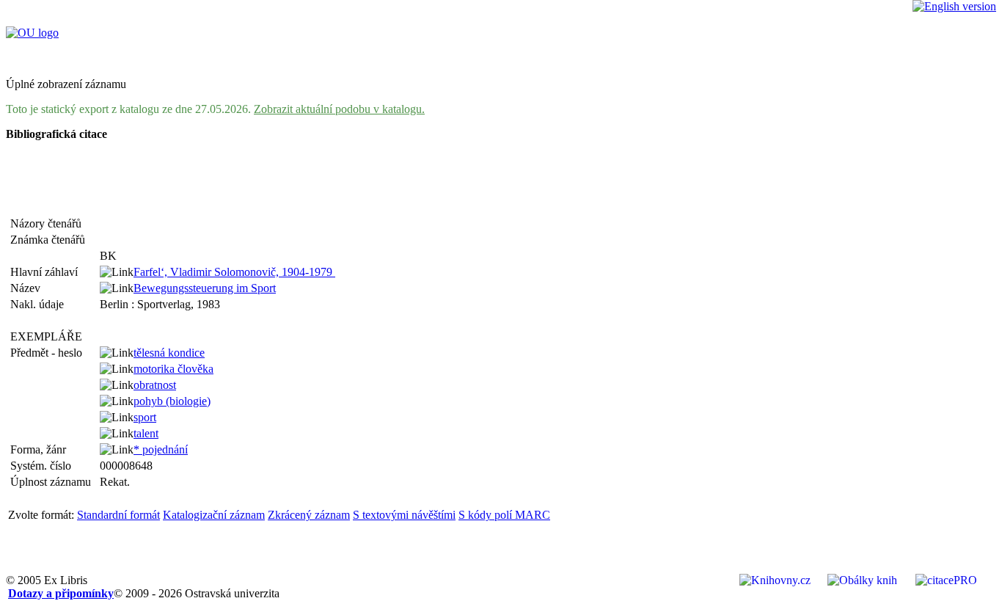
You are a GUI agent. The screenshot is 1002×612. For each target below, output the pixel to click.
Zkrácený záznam (309, 515)
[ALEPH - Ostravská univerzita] (32, 32)
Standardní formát (118, 515)
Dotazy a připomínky (61, 593)
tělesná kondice (169, 352)
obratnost (155, 385)
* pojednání (161, 449)
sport (145, 417)
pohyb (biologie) (172, 401)
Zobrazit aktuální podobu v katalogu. (339, 109)
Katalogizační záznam (214, 515)
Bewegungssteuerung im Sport (205, 288)
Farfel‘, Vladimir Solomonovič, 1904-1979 (234, 272)
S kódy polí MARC (504, 515)
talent (146, 433)
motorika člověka (173, 369)
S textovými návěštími (404, 515)
